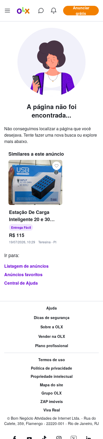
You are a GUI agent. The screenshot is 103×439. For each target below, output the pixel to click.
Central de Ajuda (21, 283)
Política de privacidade (51, 368)
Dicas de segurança (51, 317)
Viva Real (51, 410)
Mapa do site (51, 384)
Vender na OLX (51, 336)
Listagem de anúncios (26, 266)
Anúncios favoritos (23, 274)
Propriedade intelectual (52, 376)
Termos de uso (51, 359)
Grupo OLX (51, 393)
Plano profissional (51, 345)
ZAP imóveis (51, 401)
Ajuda (51, 308)
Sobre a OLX (51, 326)
